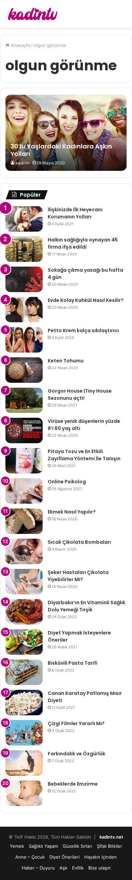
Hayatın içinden (100, 857)
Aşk (63, 867)
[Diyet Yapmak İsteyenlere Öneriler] (24, 642)
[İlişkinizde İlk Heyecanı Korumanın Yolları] (24, 219)
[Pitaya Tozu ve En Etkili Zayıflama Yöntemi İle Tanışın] (24, 460)
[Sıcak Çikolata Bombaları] (24, 551)
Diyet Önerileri (64, 857)
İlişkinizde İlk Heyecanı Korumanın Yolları (75, 213)
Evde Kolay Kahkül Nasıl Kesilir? (86, 300)
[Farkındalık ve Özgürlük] (24, 763)
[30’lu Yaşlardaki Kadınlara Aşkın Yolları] (65, 133)
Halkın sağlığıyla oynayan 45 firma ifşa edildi (83, 243)
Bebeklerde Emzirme (73, 783)
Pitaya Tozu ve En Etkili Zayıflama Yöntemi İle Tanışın (84, 455)
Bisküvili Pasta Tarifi (72, 663)
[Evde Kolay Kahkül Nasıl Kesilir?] (24, 309)
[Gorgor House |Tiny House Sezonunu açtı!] (24, 400)
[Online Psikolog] (24, 491)
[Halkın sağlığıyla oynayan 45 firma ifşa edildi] (24, 249)
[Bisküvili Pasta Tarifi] (24, 672)
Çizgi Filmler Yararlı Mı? (76, 723)
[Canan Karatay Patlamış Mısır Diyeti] (24, 702)
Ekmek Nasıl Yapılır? (72, 511)
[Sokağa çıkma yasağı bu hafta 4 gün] (24, 279)
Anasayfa (19, 45)
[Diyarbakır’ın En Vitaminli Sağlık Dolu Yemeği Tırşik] (24, 612)
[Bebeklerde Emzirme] (24, 793)
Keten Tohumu (66, 360)
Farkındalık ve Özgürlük (76, 753)
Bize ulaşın (99, 867)
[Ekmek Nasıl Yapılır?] (24, 521)
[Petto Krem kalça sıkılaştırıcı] (24, 340)
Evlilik (78, 867)
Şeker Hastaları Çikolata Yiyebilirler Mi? (78, 576)
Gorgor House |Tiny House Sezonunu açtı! (80, 394)
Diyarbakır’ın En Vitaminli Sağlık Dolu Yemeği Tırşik (86, 606)
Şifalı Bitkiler (109, 846)
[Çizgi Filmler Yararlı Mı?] (24, 733)
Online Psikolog (67, 481)
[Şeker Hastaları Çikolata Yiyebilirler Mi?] (24, 581)
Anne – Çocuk (30, 857)
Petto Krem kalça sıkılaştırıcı (83, 330)
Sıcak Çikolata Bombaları (79, 542)
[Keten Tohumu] (24, 370)
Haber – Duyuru (38, 867)
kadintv (23, 162)
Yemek (17, 846)
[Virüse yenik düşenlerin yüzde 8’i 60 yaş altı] (24, 430)
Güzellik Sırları (77, 846)
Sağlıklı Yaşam (43, 846)
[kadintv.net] (32, 14)
